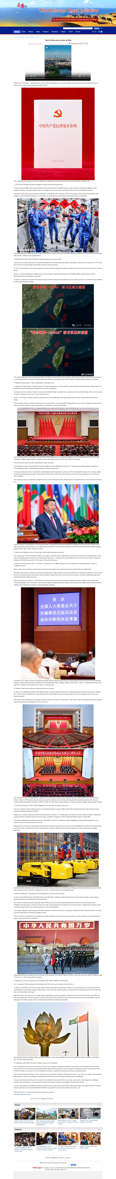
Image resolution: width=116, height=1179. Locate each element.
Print (81, 43)
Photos (30, 31)
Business (54, 31)
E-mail (86, 43)
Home (17, 31)
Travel (71, 31)
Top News (37, 37)
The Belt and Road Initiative (27, 37)
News (24, 31)
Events (77, 31)
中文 (101, 28)
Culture (63, 31)
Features (46, 31)
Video (38, 31)
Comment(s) (74, 43)
